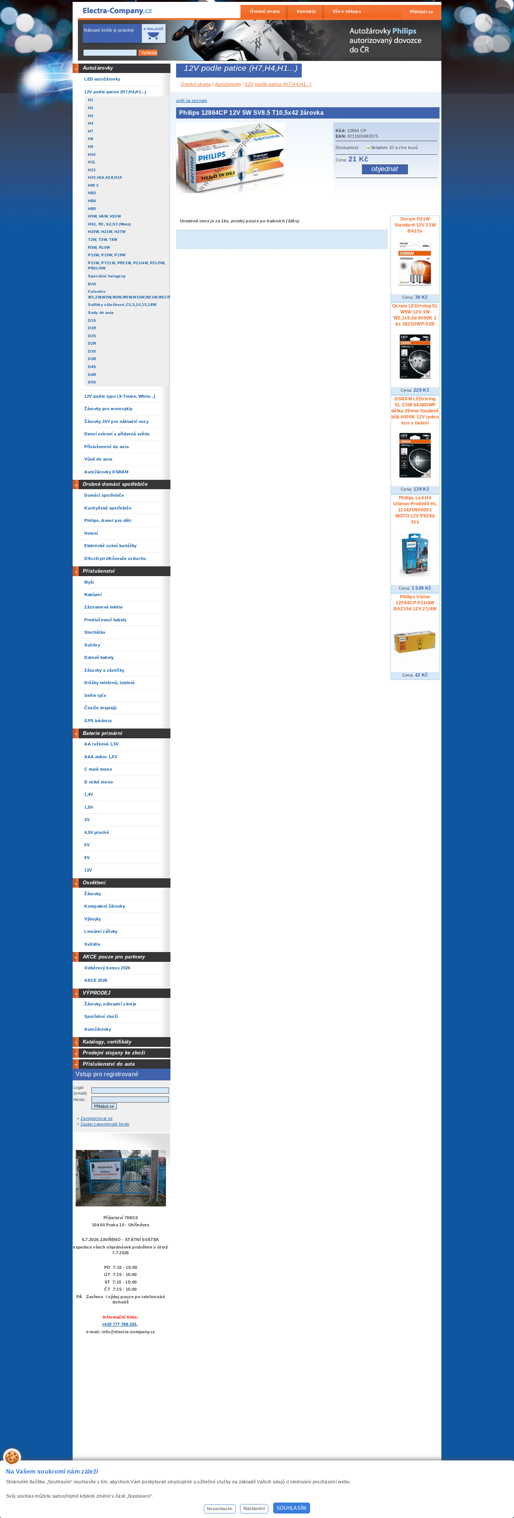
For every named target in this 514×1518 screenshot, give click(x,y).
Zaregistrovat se (97, 1118)
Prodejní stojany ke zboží (114, 1053)
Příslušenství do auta (109, 1064)
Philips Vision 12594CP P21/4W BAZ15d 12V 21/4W (415, 602)
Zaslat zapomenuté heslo (105, 1124)
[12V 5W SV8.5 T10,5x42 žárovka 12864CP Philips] (232, 191)
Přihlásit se (421, 11)
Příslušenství (99, 571)
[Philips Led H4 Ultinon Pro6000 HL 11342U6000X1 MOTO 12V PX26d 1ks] (415, 575)
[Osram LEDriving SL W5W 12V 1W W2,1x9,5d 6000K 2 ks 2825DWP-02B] (415, 377)
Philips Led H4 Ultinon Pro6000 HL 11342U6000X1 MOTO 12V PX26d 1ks (415, 510)
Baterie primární (102, 733)
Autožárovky (98, 68)
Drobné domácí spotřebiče (115, 484)
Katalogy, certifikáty (107, 1042)
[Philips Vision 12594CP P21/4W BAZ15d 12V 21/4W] (415, 662)
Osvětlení (94, 882)
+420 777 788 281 (119, 1324)
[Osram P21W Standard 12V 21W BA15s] (415, 284)
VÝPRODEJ (97, 993)
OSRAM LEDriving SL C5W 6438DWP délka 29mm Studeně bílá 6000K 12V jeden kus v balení (415, 411)
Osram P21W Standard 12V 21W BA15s (415, 225)
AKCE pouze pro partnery (114, 957)
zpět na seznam (191, 100)
